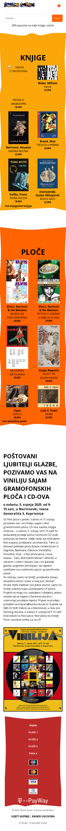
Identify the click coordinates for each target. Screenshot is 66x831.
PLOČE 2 (33, 739)
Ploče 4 (33, 753)
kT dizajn (23, 822)
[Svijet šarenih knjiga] (19, 5)
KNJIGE (33, 725)
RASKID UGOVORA (43, 816)
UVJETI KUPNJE (20, 816)
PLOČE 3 (33, 746)
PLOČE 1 (33, 732)
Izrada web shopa (38, 822)
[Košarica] (59, 5)
